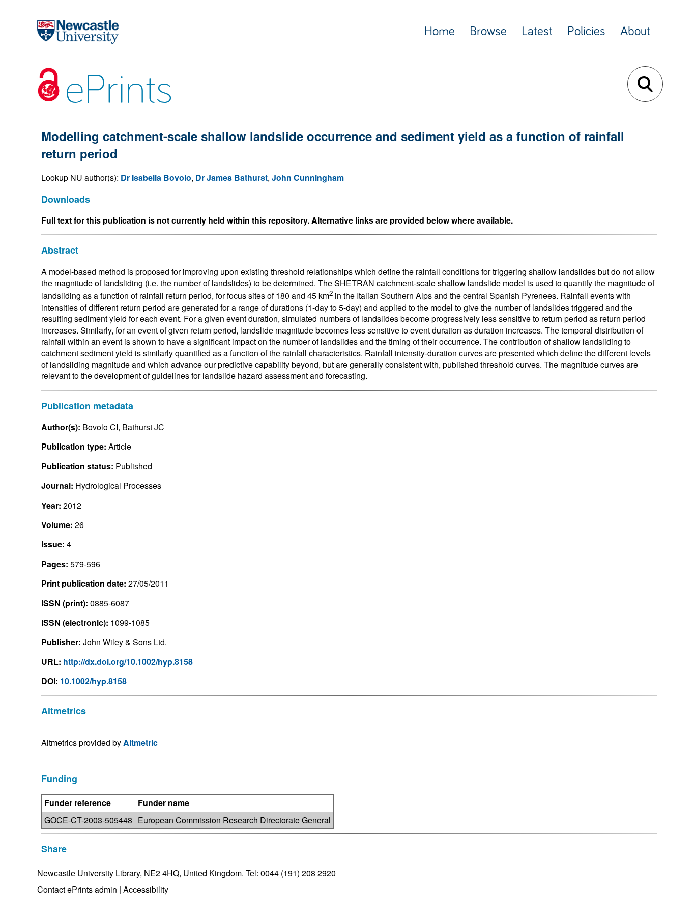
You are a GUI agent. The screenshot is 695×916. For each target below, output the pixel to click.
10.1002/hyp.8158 (93, 681)
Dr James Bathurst (231, 177)
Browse (488, 31)
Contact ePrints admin (77, 889)
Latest (537, 31)
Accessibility (145, 889)
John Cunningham (308, 177)
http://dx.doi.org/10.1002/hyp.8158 (128, 662)
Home (439, 31)
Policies (586, 31)
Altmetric (140, 742)
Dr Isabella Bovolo (156, 177)
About (635, 31)
